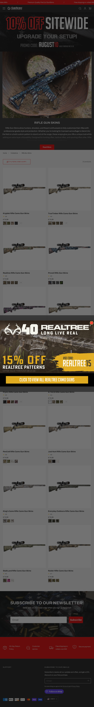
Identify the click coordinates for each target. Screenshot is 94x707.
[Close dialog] (91, 322)
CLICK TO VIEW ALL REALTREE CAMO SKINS (46, 379)
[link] (47, 346)
